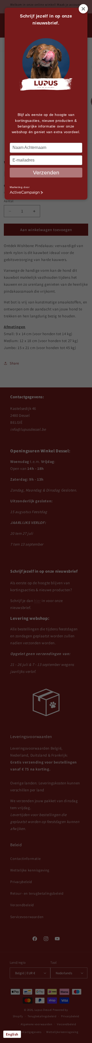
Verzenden (46, 172)
